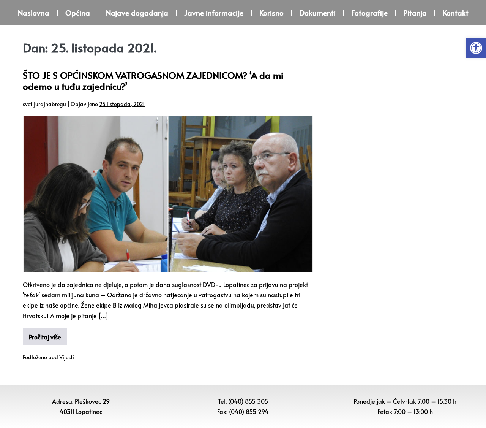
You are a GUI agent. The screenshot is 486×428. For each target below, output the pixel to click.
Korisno (271, 12)
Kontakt (456, 12)
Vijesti (66, 357)
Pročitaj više (45, 337)
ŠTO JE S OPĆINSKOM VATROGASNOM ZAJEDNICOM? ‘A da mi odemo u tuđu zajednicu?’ (153, 80)
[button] (476, 48)
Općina (77, 12)
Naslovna (33, 12)
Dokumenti (318, 12)
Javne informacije (213, 12)
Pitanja (415, 12)
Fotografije (370, 12)
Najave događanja (137, 12)
